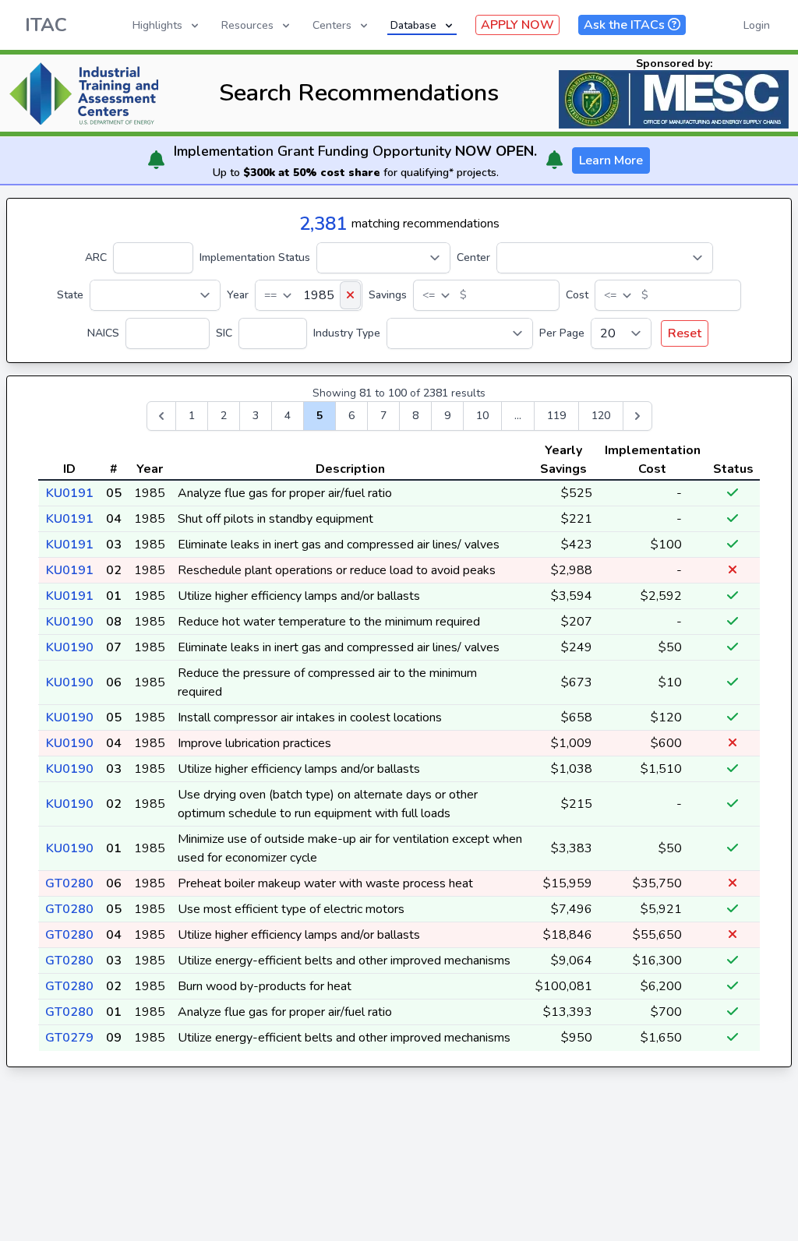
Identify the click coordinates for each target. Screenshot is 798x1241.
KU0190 (70, 621)
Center (473, 257)
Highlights (157, 25)
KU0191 (70, 493)
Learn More (611, 160)
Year (238, 294)
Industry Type (346, 333)
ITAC (46, 24)
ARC (96, 257)
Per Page (561, 333)
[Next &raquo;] (637, 416)
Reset (684, 333)
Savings (388, 294)
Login (756, 25)
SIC (224, 333)
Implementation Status (255, 257)
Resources (247, 25)
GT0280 (69, 883)
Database (413, 25)
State (70, 294)
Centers (331, 25)
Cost (577, 294)
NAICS (103, 333)
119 (556, 415)
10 (482, 415)
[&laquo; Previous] (161, 416)
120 (600, 415)
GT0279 (69, 1037)
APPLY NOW (517, 24)
